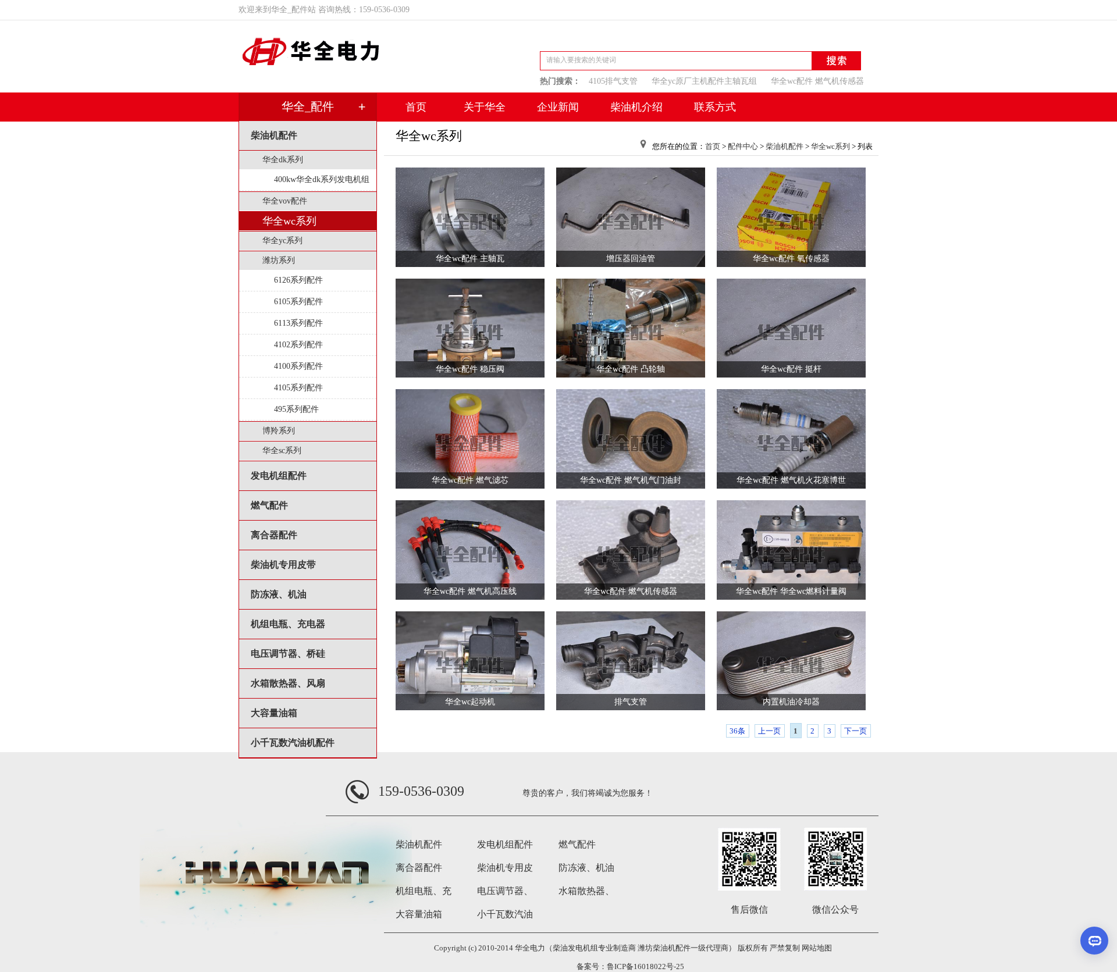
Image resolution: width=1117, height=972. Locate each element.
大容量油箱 (274, 713)
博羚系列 (278, 430)
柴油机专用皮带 (283, 564)
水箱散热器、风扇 (288, 683)
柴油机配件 (274, 135)
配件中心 (743, 146)
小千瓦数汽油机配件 (293, 742)
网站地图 (817, 947)
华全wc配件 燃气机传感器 (817, 81)
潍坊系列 (278, 260)
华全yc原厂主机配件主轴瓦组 (704, 81)
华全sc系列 (281, 450)
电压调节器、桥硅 (288, 653)
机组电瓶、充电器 (288, 624)
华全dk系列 (282, 159)
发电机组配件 (279, 475)
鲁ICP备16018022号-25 (645, 966)
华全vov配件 (284, 201)
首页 (712, 146)
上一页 (769, 731)
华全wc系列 (289, 221)
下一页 (855, 731)
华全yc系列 (282, 240)
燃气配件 (269, 505)
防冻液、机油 (279, 594)
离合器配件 (274, 535)
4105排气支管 (613, 81)
